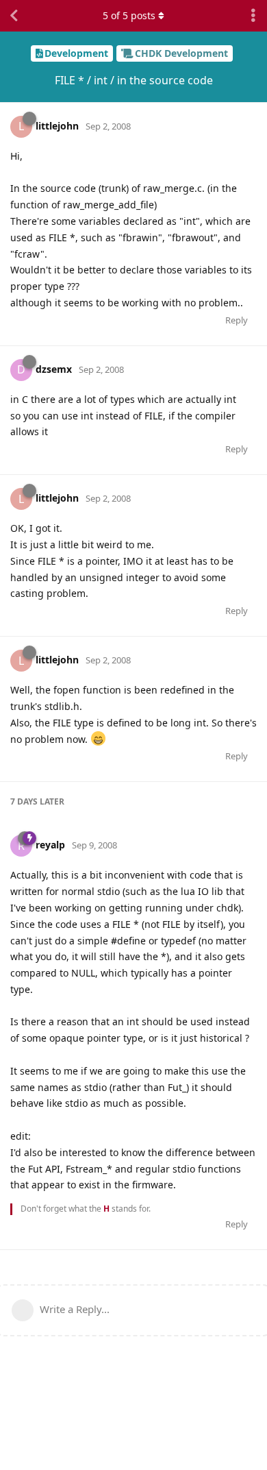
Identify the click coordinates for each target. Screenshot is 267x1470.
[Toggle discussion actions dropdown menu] (253, 16)
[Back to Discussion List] (13, 16)
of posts (129, 15)
